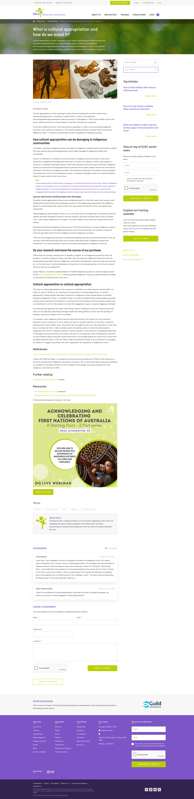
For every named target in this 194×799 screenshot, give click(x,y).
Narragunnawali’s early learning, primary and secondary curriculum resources (66, 395)
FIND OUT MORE (43, 492)
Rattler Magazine (39, 738)
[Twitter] (150, 789)
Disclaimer (55, 783)
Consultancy (81, 734)
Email (79, 617)
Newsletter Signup (64, 3)
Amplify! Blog (52, 21)
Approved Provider (83, 741)
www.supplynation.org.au (51, 274)
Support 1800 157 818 (43, 3)
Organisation (37, 629)
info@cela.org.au (106, 730)
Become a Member (120, 3)
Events (35, 745)
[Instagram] (159, 789)
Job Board (80, 738)
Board (57, 734)
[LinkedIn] (155, 789)
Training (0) (148, 3)
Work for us (65, 783)
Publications (139, 15)
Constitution (37, 783)
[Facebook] (146, 789)
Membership (81, 727)
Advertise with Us (61, 752)
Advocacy (80, 730)
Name (35, 617)
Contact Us (37, 727)
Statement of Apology (63, 748)
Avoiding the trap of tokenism (44, 379)
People (57, 730)
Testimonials (59, 745)
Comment (37, 641)
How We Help (110, 15)
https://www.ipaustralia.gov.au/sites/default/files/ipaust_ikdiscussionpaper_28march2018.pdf (70, 354)
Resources (80, 745)
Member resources (39, 741)
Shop (151, 15)
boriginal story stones (47, 391)
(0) (160, 3)
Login (136, 3)
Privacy (46, 783)
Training (125, 15)
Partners (58, 738)
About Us (96, 15)
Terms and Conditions (79, 783)
